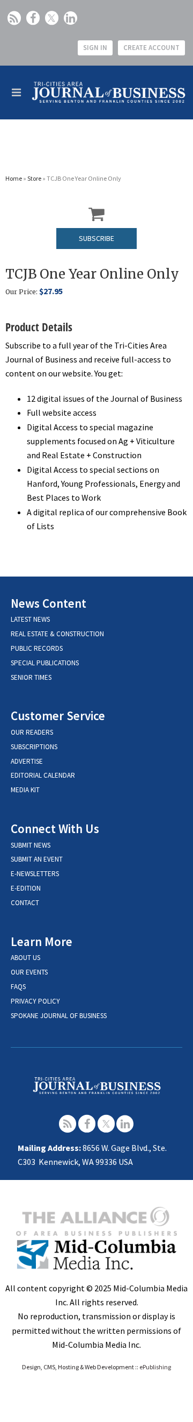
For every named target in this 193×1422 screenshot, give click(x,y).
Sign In (95, 47)
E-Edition (26, 888)
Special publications (45, 662)
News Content (48, 603)
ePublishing (155, 1367)
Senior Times (31, 677)
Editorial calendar (43, 775)
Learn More (41, 941)
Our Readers (32, 732)
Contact (25, 902)
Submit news (30, 845)
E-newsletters (35, 873)
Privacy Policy (35, 1001)
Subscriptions (34, 746)
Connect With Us (55, 828)
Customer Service (58, 715)
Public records (37, 648)
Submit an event (37, 859)
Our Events (29, 972)
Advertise (27, 761)
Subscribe (96, 238)
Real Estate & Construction (57, 633)
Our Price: (21, 292)
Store (34, 178)
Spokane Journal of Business (59, 1015)
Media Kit (25, 789)
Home (13, 178)
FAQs (18, 986)
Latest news (30, 619)
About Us (25, 957)
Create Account (151, 47)
